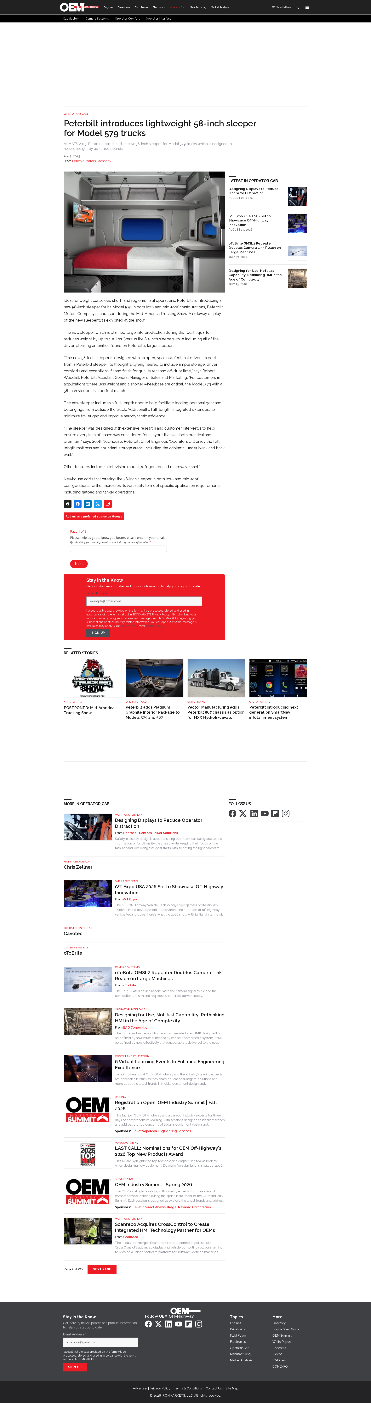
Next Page (102, 1269)
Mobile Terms (129, 625)
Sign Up (98, 633)
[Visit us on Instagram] (285, 813)
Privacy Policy (154, 625)
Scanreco (130, 1237)
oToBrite (73, 953)
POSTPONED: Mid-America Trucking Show (89, 710)
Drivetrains (196, 701)
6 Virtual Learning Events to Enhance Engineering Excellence (169, 1064)
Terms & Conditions (188, 1388)
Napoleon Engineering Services (166, 1131)
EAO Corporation (136, 1027)
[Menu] (307, 7)
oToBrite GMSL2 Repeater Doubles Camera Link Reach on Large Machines (255, 247)
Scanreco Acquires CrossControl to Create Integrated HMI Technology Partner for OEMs (165, 1227)
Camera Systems (76, 947)
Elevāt (137, 1131)
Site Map (232, 1388)
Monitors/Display (128, 814)
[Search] (297, 7)
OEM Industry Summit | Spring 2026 (153, 1184)
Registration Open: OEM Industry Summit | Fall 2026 (166, 1105)
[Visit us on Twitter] (243, 813)
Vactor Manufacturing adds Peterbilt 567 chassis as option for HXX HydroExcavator (216, 712)
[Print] (67, 504)
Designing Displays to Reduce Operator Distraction (253, 191)
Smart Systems (126, 881)
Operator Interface (79, 928)
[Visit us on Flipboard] (275, 813)
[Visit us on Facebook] (232, 813)
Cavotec (73, 933)
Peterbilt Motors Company (91, 161)
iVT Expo (130, 899)
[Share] (78, 504)
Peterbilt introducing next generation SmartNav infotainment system (273, 712)
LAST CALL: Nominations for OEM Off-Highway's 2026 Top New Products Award (168, 1151)
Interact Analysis (155, 1207)
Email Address (98, 593)
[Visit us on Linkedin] (254, 813)
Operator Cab (76, 114)
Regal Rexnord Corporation (189, 1207)
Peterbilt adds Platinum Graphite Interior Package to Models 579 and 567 (153, 712)
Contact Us (214, 1388)
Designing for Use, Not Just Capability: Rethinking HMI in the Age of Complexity (255, 275)
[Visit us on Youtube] (265, 813)
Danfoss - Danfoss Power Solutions (150, 833)
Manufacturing (127, 1142)
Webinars (122, 1097)
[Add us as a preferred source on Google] (108, 504)
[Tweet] (98, 504)
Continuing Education (132, 1056)
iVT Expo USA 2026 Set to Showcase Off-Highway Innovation (250, 220)
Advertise (139, 1388)
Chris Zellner (78, 867)
